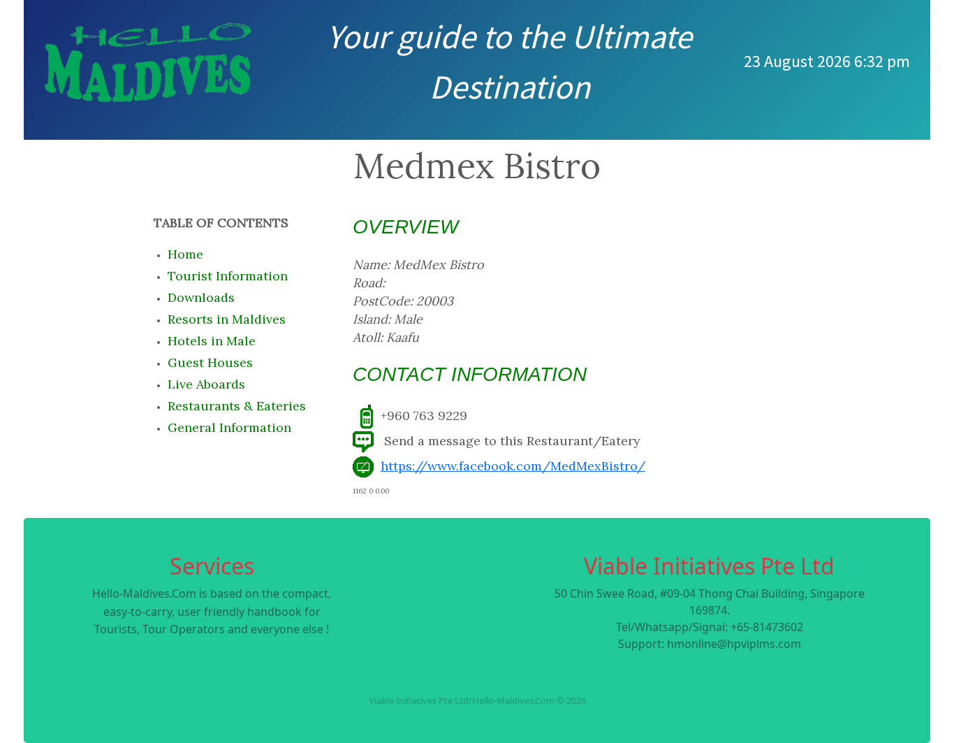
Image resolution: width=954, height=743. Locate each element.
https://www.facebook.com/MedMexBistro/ (513, 466)
